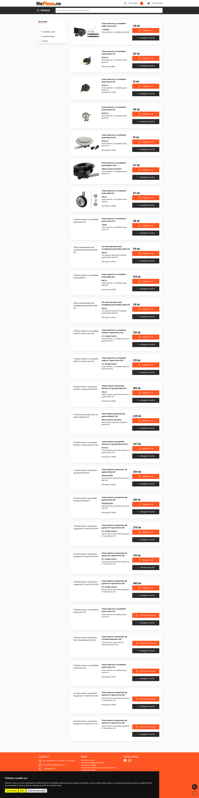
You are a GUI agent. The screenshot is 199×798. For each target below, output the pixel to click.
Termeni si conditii (88, 765)
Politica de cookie (88, 770)
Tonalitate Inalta (48, 36)
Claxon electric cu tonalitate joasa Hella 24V (114, 275)
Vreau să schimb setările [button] (36, 791)
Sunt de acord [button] (11, 791)
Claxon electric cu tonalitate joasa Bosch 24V (114, 136)
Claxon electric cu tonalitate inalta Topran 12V (114, 24)
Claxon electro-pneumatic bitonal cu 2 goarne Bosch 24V (115, 442)
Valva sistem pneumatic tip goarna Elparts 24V (113, 415)
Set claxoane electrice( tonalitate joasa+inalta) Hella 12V (116, 247)
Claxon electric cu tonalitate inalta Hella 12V (114, 192)
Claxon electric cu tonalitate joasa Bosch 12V (114, 80)
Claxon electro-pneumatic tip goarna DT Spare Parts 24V (114, 526)
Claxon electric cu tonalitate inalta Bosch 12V (114, 52)
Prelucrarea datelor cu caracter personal (98, 767)
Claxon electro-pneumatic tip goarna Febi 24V (114, 470)
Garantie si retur (88, 760)
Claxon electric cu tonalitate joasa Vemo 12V (114, 219)
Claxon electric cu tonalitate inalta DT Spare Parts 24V (114, 331)
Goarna (45, 41)
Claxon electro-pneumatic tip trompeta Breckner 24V (114, 638)
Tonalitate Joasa (48, 32)
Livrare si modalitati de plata (92, 762)
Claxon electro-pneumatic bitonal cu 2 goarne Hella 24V (114, 387)
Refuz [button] (22, 791)
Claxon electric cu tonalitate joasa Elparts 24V (114, 164)
